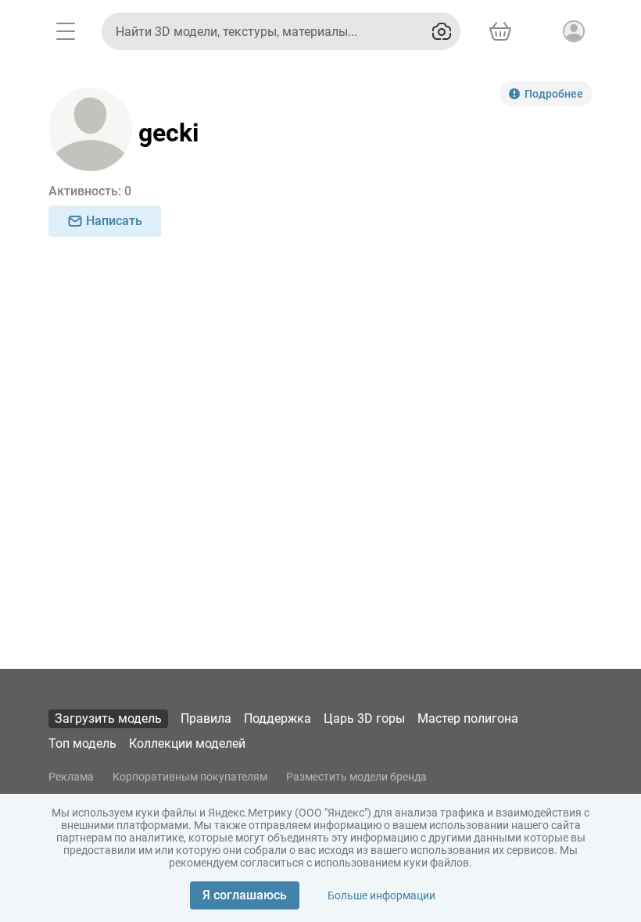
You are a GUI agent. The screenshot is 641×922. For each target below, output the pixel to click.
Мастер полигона (467, 718)
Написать (114, 220)
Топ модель (82, 743)
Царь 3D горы (364, 718)
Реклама (71, 776)
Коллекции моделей (187, 743)
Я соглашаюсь (244, 895)
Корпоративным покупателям (190, 776)
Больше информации (381, 895)
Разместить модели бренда (356, 776)
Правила (206, 718)
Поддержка (277, 718)
